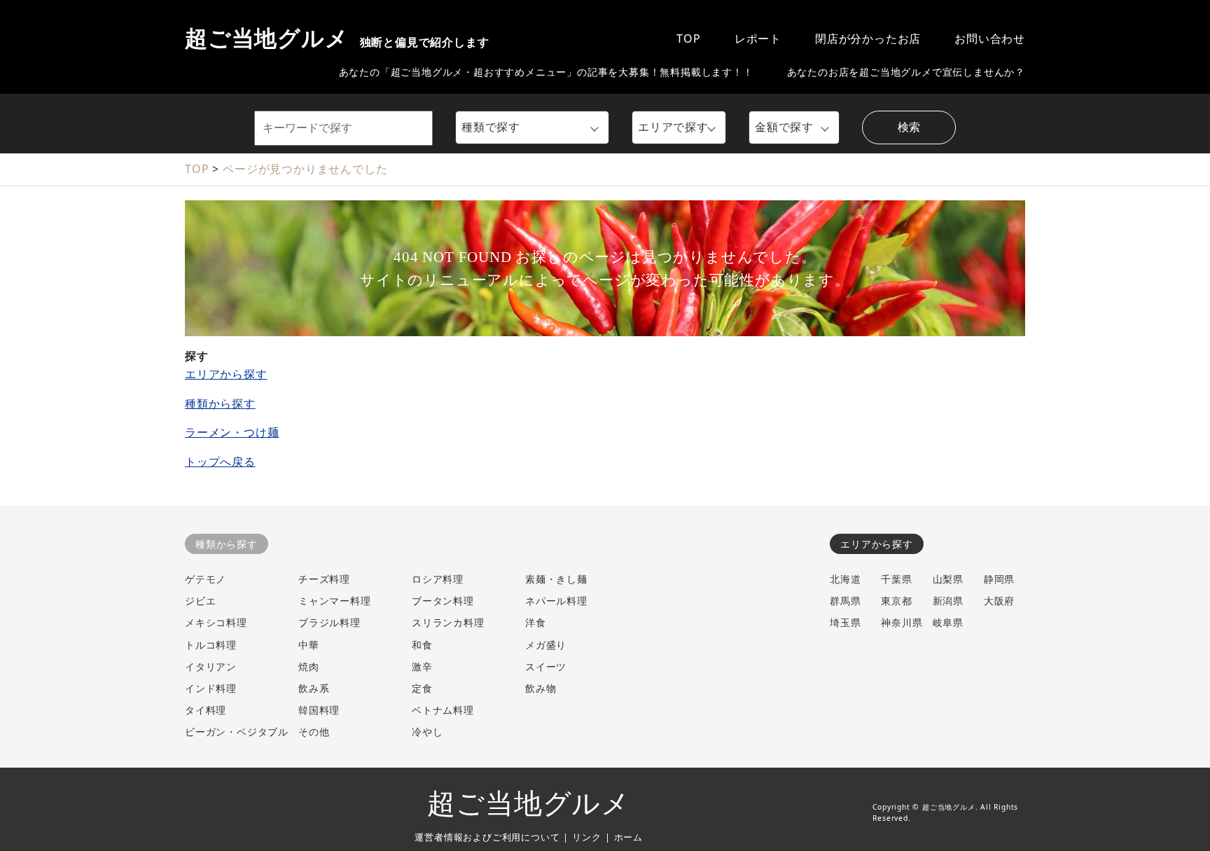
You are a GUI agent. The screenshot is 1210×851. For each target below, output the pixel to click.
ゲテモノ (205, 579)
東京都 (896, 600)
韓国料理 (319, 710)
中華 (308, 644)
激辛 (422, 666)
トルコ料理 (211, 644)
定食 (422, 688)
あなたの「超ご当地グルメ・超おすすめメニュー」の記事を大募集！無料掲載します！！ (546, 71)
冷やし (427, 731)
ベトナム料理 (443, 710)
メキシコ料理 (216, 622)
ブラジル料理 (329, 622)
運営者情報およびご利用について (487, 837)
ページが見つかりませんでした (305, 169)
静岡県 (999, 579)
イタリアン (211, 666)
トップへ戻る (220, 461)
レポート (758, 38)
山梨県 (948, 579)
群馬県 (845, 600)
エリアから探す (226, 374)
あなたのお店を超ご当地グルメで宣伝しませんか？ (906, 71)
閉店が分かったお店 (868, 38)
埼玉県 (845, 622)
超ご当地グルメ (337, 38)
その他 (313, 731)
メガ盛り (545, 644)
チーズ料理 (324, 579)
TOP (688, 38)
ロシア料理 (438, 579)
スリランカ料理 (448, 622)
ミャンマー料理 (334, 600)
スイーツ (545, 666)
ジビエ (200, 600)
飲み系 (313, 688)
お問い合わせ (989, 38)
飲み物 (540, 688)
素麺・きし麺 (556, 579)
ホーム (628, 837)
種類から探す (220, 403)
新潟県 (948, 600)
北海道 (845, 579)
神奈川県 (901, 622)
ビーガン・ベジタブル (236, 731)
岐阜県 (948, 622)
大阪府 (999, 600)
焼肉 (308, 666)
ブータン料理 (443, 600)
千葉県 (896, 579)
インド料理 (211, 688)
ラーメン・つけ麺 (232, 432)
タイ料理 (205, 710)
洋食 (535, 622)
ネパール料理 (556, 600)
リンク (586, 837)
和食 (422, 644)
